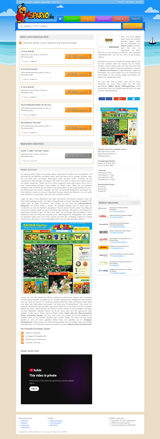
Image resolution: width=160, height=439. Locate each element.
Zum (119, 209)
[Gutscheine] (72, 18)
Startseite (121, 2)
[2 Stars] (112, 47)
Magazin (24, 423)
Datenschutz (25, 427)
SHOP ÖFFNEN (73, 155)
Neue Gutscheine (56, 421)
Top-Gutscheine (55, 423)
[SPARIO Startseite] (60, 18)
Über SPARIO (130, 2)
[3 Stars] (114, 47)
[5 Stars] (118, 47)
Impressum (139, 2)
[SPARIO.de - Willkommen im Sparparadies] (34, 24)
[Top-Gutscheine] (87, 18)
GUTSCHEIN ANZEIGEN (76, 56)
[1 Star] (110, 47)
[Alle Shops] (121, 18)
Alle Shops (54, 425)
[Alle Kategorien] (103, 18)
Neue (136, 202)
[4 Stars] (116, 47)
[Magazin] (137, 18)
